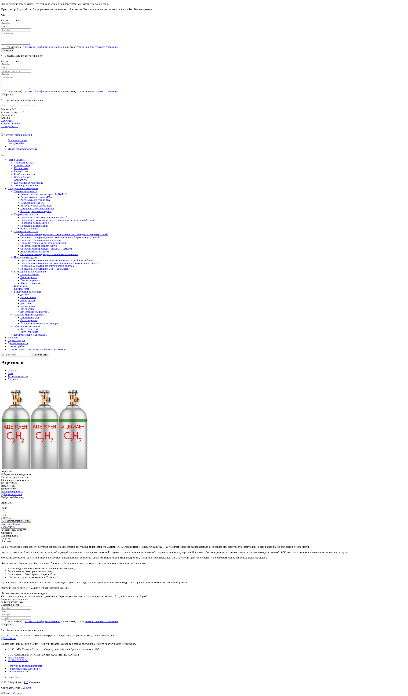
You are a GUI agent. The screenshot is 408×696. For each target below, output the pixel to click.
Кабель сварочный (30, 283)
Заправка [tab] (6, 538)
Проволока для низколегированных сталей (43, 217)
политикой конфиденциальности (42, 47)
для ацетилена (28, 297)
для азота (25, 294)
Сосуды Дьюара (22, 177)
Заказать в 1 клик (10, 524)
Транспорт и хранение (26, 185)
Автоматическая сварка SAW (36, 205)
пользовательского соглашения (101, 47)
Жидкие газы (21, 171)
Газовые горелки (29, 274)
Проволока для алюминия (34, 222)
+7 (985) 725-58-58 (18, 660)
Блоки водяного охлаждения (35, 211)
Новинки (13, 337)
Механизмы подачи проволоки (37, 208)
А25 (26, 682)
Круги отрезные (29, 331)
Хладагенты (20, 179)
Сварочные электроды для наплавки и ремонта (46, 248)
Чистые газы (21, 168)
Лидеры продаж (16, 340)
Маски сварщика (29, 317)
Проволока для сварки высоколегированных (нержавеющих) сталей (57, 220)
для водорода (27, 300)
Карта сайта (14, 677)
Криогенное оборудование (28, 182)
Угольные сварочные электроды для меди (43, 243)
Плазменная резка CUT (33, 202)
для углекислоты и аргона (34, 311)
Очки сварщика (28, 320)
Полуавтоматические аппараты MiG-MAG (43, 194)
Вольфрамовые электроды (34, 251)
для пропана (27, 309)
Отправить (8, 50)
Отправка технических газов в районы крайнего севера (38, 349)
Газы (10, 373)
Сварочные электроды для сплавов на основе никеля (49, 254)
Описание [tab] (6, 532)
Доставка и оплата (18, 343)
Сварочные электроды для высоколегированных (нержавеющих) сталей (59, 237)
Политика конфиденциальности (25, 665)
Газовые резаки (28, 277)
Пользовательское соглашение (24, 668)
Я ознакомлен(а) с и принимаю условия (61, 47)
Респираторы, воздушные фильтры (39, 323)
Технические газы (24, 162)
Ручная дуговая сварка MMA (36, 197)
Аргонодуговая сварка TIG (35, 200)
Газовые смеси (22, 165)
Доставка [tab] (6, 541)
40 (6, 508)
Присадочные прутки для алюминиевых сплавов (47, 266)
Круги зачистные (29, 329)
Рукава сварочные (30, 280)
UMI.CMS (26, 687)
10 (6, 511)
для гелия (25, 303)
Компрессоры (21, 288)
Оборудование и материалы (23, 188)
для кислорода (28, 306)
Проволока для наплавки (34, 225)
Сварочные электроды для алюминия (40, 240)
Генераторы (20, 286)
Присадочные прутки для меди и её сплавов (44, 268)
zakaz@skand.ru (16, 657)
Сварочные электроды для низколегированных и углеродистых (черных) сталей (64, 234)
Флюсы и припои (29, 228)
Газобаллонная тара (24, 174)
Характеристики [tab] (10, 535)
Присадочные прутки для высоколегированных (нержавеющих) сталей (59, 263)
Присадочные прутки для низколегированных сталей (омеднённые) (57, 260)
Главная (12, 370)
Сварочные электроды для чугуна (38, 245)
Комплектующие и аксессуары (30, 334)
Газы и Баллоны (16, 159)
